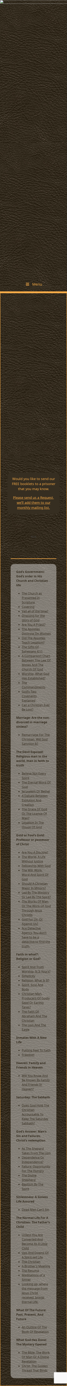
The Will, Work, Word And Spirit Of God (35, 874)
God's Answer (17, 380)
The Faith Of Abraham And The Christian (34, 1016)
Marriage (14, 331)
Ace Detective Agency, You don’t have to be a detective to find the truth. (36, 937)
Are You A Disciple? (35, 852)
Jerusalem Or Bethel (36, 791)
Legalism (28, 823)
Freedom (28, 1055)
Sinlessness (15, 387)
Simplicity (28, 976)
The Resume (30, 1271)
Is (31, 915)
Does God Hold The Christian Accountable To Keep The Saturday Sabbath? (35, 1114)
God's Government (21, 324)
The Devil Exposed (20, 338)
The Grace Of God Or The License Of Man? (34, 813)
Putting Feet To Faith (36, 1050)
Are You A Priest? (33, 625)
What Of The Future (22, 401)
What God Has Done (22, 408)
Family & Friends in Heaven (27, 366)
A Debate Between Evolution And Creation (35, 800)
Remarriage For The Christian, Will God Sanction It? (36, 739)
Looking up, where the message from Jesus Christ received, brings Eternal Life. (35, 1293)
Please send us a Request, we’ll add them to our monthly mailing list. (33, 502)
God (25, 919)
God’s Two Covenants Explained (29, 696)
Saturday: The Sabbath (24, 373)
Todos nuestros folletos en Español (33, 415)
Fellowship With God (36, 866)
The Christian (31, 1262)
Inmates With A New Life (25, 359)
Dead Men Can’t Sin (35, 1210)
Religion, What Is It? (35, 980)
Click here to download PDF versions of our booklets (33, 458)
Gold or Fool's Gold (21, 345)
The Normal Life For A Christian (30, 394)
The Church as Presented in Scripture (32, 597)
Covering (28, 607)
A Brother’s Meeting (36, 1266)
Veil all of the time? (35, 611)
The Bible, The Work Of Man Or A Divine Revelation (36, 1356)
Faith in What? (18, 352)
